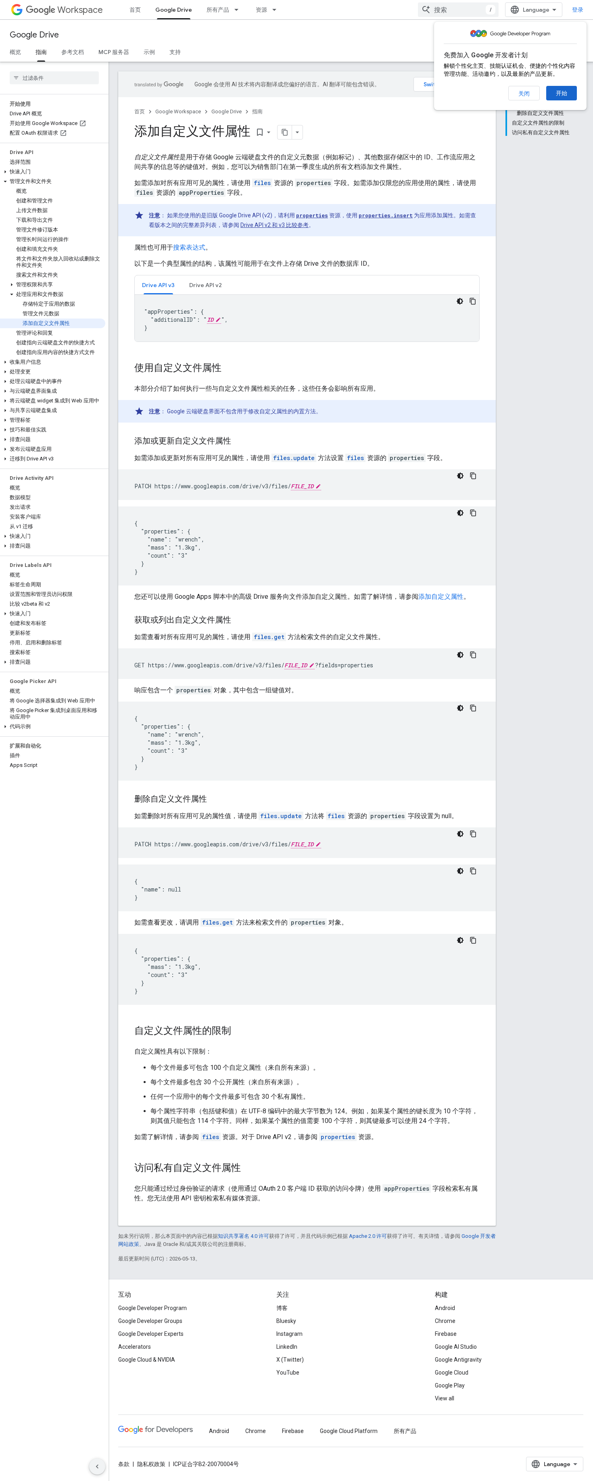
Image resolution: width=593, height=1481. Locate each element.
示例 (149, 52)
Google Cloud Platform (349, 1431)
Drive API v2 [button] (205, 285)
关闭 (524, 93)
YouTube (287, 1372)
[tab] (158, 284)
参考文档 (72, 52)
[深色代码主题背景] (459, 301)
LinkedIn (286, 1347)
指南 (41, 52)
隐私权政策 (151, 1464)
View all (444, 1398)
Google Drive (173, 9)
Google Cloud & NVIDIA (146, 1359)
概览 (15, 52)
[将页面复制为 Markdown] (285, 132)
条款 (123, 1464)
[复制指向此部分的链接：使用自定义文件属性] (229, 368)
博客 (282, 1308)
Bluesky (286, 1321)
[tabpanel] (307, 318)
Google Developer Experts (151, 1334)
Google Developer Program (152, 1308)
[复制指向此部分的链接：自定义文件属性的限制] (239, 1031)
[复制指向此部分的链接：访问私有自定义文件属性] (249, 1168)
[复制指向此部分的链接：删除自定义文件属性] (215, 799)
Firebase (446, 1334)
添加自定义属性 (441, 596)
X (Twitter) (290, 1359)
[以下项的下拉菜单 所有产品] (238, 9)
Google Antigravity (458, 1359)
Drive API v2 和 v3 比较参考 (274, 225)
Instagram (289, 1334)
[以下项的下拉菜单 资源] (276, 9)
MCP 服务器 (113, 52)
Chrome (445, 1321)
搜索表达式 (189, 247)
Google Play (450, 1385)
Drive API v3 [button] (158, 285)
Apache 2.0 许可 (368, 1236)
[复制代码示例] (472, 301)
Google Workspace (178, 111)
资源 (261, 9)
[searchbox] (54, 77)
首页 (135, 9)
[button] (52, 172)
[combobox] (458, 9)
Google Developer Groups (150, 1321)
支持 (175, 52)
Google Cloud (451, 1372)
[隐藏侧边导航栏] (97, 1466)
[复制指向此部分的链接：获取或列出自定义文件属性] (239, 620)
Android (445, 1308)
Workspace (80, 9)
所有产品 (218, 9)
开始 (561, 93)
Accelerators (134, 1347)
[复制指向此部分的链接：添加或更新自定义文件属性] (239, 441)
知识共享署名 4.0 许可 (243, 1236)
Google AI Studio (456, 1347)
